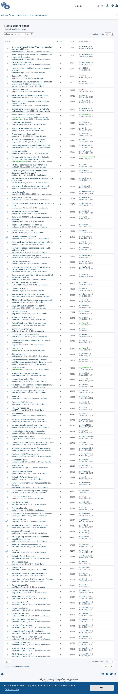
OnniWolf (17, 105)
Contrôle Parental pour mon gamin (26, 255)
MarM (16, 364)
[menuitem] (107, 5)
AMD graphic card (19, 460)
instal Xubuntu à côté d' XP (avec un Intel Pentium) (32, 579)
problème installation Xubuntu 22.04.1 (28, 425)
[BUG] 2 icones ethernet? (22, 654)
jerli (15, 78)
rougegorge (18, 238)
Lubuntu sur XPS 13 (20, 288)
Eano (16, 97)
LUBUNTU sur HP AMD (21, 261)
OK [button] (101, 688)
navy (16, 221)
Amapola (17, 516)
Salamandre (18, 558)
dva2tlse (17, 570)
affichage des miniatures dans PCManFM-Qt (30, 165)
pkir (15, 244)
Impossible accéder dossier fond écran (28, 631)
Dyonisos (17, 188)
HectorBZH (18, 200)
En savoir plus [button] (12, 689)
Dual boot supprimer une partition (26, 128)
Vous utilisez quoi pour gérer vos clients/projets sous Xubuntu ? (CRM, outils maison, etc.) (32, 83)
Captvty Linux (17, 348)
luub (15, 479)
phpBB (52, 679)
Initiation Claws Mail (20, 502)
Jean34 (16, 252)
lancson (17, 308)
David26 (17, 213)
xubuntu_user (19, 296)
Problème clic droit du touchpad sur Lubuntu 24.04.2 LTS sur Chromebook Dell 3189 (30, 158)
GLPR (16, 410)
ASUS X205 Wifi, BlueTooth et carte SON (28, 306)
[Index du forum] (12, 5)
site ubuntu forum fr (20, 602)
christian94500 (19, 194)
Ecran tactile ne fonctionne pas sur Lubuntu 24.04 (32, 242)
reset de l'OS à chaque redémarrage (27, 225)
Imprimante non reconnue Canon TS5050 (28, 140)
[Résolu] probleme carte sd (23, 437)
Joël (15, 233)
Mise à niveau (17, 413)
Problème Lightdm (19, 508)
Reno (16, 331)
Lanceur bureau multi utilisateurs (25, 334)
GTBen (16, 587)
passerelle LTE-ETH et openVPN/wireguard (29, 573)
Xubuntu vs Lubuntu (20, 89)
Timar (16, 575)
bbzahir (16, 541)
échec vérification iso (20, 408)
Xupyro (16, 302)
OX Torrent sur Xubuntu (21, 62)
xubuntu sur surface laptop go (24, 590)
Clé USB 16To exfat (19, 311)
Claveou (17, 398)
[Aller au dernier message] (92, 46)
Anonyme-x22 (19, 450)
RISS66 (16, 319)
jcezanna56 (18, 356)
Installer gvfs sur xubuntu (22, 625)
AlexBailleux (18, 258)
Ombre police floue (20, 562)
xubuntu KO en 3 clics (20, 614)
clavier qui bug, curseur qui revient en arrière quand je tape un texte (30, 538)
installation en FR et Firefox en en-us (27, 637)
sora (15, 86)
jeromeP (17, 444)
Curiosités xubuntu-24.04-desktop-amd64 (29, 323)
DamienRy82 (18, 51)
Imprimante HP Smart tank (23, 230)
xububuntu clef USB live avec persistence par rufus (33, 442)
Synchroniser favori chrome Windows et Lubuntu (32, 385)
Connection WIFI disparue (22, 402)
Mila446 (17, 175)
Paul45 (16, 279)
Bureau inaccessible (20, 585)
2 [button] (109, 34)
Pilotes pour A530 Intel (21, 197)
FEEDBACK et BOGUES (21, 642)
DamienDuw (18, 111)
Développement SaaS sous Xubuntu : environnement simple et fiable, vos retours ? (30, 115)
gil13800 (17, 314)
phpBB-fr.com (71, 681)
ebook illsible (17, 567)
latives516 (18, 598)
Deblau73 (17, 337)
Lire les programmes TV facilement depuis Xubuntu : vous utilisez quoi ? (29, 171)
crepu (16, 564)
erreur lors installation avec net (25, 619)
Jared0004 (18, 183)
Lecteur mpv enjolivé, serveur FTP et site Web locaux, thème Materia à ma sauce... (31, 268)
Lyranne (17, 124)
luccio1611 (18, 285)
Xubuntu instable (19, 519)
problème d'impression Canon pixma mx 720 (30, 525)
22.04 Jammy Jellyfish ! (21, 496)
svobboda (17, 468)
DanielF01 (17, 427)
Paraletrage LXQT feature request (26, 454)
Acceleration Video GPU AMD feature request (31, 448)
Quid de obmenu (18, 354)
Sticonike (17, 227)
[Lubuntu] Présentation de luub (25, 477)
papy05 (16, 521)
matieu (16, 136)
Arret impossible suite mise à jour (26, 373)
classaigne (18, 208)
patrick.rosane (19, 439)
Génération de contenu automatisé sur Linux (30, 95)
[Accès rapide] (117, 15)
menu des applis (18, 192)
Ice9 (15, 130)
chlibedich (17, 487)
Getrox (16, 552)
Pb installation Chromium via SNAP (26, 544)
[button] (112, 34)
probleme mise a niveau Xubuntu (25, 211)
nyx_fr (16, 381)
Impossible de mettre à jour (23, 379)
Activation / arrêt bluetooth (23, 317)
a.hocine (17, 404)
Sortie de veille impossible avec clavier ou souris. (32, 513)
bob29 (16, 73)
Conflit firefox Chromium (22, 329)
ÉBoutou (17, 533)
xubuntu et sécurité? (20, 608)
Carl (15, 510)
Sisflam (16, 504)
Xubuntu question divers (22, 471)
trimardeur (18, 119)
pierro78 (17, 593)
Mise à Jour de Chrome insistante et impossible (31, 186)
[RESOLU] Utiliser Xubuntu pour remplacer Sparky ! (33, 300)
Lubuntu (41, 130)
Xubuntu (47, 51)
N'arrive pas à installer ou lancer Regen (28, 294)
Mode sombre (17, 465)
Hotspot (15, 550)
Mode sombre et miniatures (23, 648)
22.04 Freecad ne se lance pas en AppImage (30, 490)
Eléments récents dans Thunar (24, 236)
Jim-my (16, 547)
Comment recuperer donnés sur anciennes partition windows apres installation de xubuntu (32, 361)
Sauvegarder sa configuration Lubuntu (28, 390)
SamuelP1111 (19, 604)
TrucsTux (17, 271)
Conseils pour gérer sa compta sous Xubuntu (30, 109)
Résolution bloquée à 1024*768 (25, 283)
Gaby (16, 581)
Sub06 (16, 387)
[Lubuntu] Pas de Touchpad (23, 556)
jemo (16, 142)
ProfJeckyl (18, 153)
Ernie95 (17, 375)
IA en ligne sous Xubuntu (22, 122)
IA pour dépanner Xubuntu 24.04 (25, 134)
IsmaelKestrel (19, 64)
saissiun (17, 263)
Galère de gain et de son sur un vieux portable (31, 145)
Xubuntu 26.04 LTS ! (20, 76)
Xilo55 (16, 167)
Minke (16, 527)
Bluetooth (16, 396)
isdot (16, 290)
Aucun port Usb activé (21, 531)
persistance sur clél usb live (23, 596)
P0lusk (16, 416)
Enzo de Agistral (20, 161)
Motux (16, 325)
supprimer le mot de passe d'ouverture (28, 419)
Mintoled (17, 473)
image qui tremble (19, 151)
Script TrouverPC (19, 367)
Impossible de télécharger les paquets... (28, 431)
